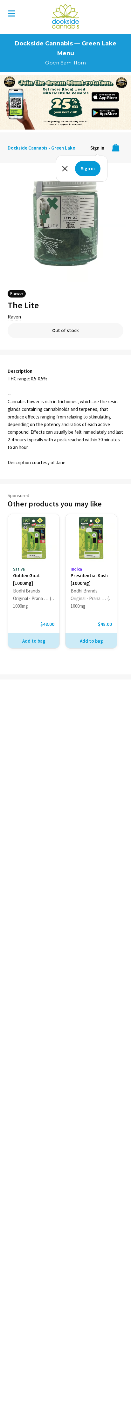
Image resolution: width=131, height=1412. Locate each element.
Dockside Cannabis (65, 16)
